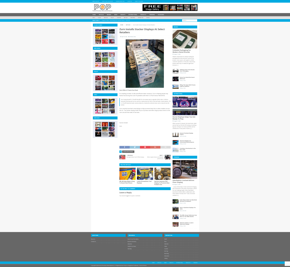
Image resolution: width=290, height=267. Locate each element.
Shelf (94, 17)
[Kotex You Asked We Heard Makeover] (176, 79)
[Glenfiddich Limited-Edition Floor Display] (105, 31)
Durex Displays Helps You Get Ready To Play (184, 118)
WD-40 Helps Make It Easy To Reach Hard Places (127, 182)
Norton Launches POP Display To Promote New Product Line (161, 183)
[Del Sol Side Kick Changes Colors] (112, 129)
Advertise (130, 1)
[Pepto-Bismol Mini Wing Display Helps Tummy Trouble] (98, 64)
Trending (152, 14)
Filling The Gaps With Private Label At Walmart (187, 85)
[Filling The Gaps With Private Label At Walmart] (176, 86)
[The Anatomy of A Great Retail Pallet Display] (98, 78)
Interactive (140, 17)
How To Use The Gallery (107, 1)
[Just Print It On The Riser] (105, 134)
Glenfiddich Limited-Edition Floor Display (183, 181)
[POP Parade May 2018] (105, 59)
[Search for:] (189, 20)
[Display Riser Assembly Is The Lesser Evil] (112, 41)
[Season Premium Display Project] (176, 134)
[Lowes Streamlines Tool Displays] (145, 174)
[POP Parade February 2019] (105, 54)
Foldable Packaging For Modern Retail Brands (182, 51)
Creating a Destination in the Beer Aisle (188, 149)
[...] (177, 65)
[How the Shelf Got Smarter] (112, 101)
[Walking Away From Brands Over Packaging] (176, 71)
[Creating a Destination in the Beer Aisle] (112, 36)
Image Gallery (96, 1)
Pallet (112, 17)
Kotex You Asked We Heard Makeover (187, 78)
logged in (128, 195)
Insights (122, 14)
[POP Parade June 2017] (112, 64)
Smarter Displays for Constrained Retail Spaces (187, 141)
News (115, 14)
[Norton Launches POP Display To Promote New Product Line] (162, 174)
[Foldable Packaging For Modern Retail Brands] (185, 39)
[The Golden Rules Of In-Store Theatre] (105, 106)
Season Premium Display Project (186, 133)
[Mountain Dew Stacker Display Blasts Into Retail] (105, 88)
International (132, 14)
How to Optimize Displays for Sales (188, 208)
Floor (99, 17)
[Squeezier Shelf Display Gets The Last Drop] (105, 111)
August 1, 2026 (177, 54)
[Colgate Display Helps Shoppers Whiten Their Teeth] (105, 124)
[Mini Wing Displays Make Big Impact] (98, 54)
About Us (93, 239)
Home (94, 14)
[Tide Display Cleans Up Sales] (112, 78)
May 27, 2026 (183, 218)
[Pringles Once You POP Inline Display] (98, 111)
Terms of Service (143, 265)
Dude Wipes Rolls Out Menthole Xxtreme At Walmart (188, 200)
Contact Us (93, 241)
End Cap (125, 17)
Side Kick (106, 17)
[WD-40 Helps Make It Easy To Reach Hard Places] (127, 174)
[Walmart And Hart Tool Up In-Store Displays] (112, 124)
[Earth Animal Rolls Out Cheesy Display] (98, 36)
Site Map (130, 248)
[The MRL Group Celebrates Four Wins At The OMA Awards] (176, 217)
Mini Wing (132, 17)
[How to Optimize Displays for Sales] (176, 209)
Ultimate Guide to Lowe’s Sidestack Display (186, 223)
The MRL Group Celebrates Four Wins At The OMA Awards (188, 215)
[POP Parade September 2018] (98, 59)
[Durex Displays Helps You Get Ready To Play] (98, 31)
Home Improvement (128, 151)
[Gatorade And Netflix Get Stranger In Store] (98, 88)
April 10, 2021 (124, 36)
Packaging (161, 14)
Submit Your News (139, 1)
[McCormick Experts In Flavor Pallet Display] (112, 83)
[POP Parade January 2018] (112, 59)
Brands (109, 14)
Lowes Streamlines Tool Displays (144, 182)
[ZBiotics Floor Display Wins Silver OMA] (112, 31)
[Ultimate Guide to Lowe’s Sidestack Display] (98, 41)
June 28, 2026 (183, 210)
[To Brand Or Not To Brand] (105, 129)
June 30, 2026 (183, 136)
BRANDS (176, 27)
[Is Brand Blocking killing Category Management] (112, 106)
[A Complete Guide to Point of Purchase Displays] (98, 124)
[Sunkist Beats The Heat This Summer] (112, 54)
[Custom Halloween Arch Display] (98, 106)
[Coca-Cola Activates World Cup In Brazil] (105, 41)
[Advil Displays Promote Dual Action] (98, 129)
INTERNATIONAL (178, 93)
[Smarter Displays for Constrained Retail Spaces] (105, 36)
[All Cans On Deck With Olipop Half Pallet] (105, 83)
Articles (101, 14)
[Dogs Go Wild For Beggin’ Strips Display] (112, 134)
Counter (119, 17)
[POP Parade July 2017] (105, 64)
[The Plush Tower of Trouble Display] (98, 83)
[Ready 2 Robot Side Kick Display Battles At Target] (98, 134)
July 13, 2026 (183, 203)
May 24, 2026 (183, 72)
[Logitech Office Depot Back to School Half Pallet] (112, 88)
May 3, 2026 (183, 80)
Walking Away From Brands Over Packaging (187, 70)
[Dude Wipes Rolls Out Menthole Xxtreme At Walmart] (105, 101)
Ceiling (148, 17)
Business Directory (120, 1)
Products (143, 14)
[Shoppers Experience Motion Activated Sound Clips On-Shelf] (112, 111)
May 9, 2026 (183, 151)
